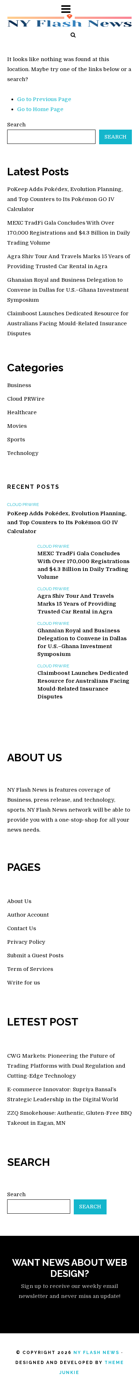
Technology (22, 453)
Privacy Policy (26, 942)
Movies (17, 426)
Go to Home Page (40, 109)
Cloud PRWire (26, 399)
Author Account (28, 915)
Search (16, 124)
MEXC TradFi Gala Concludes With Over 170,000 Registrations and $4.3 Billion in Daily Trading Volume (68, 233)
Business (19, 385)
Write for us (23, 982)
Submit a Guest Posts (35, 955)
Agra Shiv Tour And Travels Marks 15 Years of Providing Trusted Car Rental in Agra (76, 604)
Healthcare (22, 412)
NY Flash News (96, 1352)
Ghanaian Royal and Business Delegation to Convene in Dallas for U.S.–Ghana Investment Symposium (68, 290)
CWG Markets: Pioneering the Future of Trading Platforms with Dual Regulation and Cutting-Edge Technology (66, 1066)
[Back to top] (119, 1379)
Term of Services (30, 969)
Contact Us (21, 928)
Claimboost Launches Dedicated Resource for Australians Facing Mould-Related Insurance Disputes (68, 323)
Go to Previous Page (44, 99)
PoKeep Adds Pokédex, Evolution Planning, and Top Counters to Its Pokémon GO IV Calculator (65, 199)
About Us (19, 901)
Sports (16, 439)
